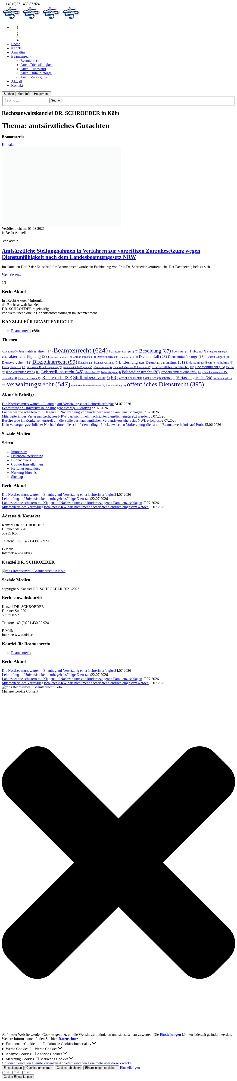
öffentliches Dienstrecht (165, 384)
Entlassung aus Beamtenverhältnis (209, 362)
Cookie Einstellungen (18, 1076)
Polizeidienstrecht (141, 372)
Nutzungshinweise (24, 473)
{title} (6, 1072)
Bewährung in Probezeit (189, 351)
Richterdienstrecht (29, 378)
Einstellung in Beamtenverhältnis (98, 362)
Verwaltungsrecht (38, 384)
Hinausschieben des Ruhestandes (132, 367)
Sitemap (17, 477)
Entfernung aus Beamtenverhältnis (152, 362)
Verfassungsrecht (194, 378)
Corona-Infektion (84, 356)
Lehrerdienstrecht (62, 371)
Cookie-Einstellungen (27, 464)
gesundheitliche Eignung (78, 367)
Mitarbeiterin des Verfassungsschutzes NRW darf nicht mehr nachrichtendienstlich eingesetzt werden (75, 416)
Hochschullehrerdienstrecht (173, 367)
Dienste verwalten (45, 1063)
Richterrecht (57, 377)
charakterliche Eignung (25, 356)
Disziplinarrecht (54, 362)
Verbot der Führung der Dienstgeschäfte (146, 378)
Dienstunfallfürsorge (186, 356)
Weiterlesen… (12, 275)
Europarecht (14, 367)
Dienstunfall (153, 356)
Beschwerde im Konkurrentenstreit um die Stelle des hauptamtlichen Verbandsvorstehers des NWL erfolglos (81, 420)
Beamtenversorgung (123, 351)
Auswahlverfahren (36, 351)
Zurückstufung (116, 385)
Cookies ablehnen (69, 1067)
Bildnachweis (21, 460)
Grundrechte (103, 367)
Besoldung (155, 351)
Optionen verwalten (16, 1063)
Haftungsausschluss (25, 468)
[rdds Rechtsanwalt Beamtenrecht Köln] (12, 103)
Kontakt (8, 144)
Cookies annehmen (39, 1067)
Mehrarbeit (92, 372)
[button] (118, 863)
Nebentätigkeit (111, 372)
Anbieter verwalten (73, 1063)
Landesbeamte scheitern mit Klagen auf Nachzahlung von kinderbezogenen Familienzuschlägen (72, 412)
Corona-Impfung (61, 357)
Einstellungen (13, 1067)
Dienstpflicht (129, 357)
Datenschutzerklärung (27, 456)
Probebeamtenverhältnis (182, 372)
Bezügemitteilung (218, 351)
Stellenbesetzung (95, 377)
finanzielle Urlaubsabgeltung (44, 367)
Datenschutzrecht (108, 356)
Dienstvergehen (16, 362)
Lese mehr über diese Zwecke (109, 1063)
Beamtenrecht (21, 331)
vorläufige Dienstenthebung (88, 385)
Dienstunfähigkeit (217, 356)
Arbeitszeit (10, 351)
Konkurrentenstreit (23, 372)
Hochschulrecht (210, 367)
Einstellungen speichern (101, 1067)
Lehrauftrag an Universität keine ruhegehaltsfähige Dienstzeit (46, 408)
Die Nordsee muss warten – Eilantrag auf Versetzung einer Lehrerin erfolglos (58, 404)
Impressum (19, 452)
